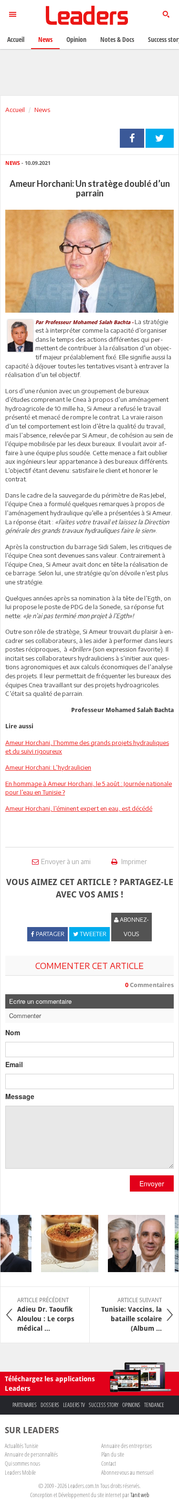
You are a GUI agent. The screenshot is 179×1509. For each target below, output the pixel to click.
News (42, 109)
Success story (103, 1405)
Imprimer (133, 861)
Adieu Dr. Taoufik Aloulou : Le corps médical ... (45, 1314)
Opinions (131, 1405)
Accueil (15, 109)
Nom (12, 1032)
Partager (132, 138)
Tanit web (139, 1494)
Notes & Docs (117, 39)
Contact (108, 1463)
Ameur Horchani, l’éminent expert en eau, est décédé (78, 808)
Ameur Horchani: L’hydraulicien (48, 767)
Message (19, 1096)
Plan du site (112, 1454)
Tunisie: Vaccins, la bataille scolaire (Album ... (131, 1314)
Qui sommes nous (22, 1463)
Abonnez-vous (133, 927)
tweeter (160, 138)
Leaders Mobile (20, 1472)
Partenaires (24, 1405)
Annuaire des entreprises (126, 1445)
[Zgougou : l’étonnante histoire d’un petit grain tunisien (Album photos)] (64, 1243)
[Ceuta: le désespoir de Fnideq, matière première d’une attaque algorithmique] (130, 1243)
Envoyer (151, 1183)
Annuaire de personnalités (31, 1454)
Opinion (76, 39)
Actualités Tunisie (21, 1445)
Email (14, 1064)
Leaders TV (74, 1405)
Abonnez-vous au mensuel (127, 1472)
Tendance (154, 1405)
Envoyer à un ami (66, 861)
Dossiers (50, 1405)
